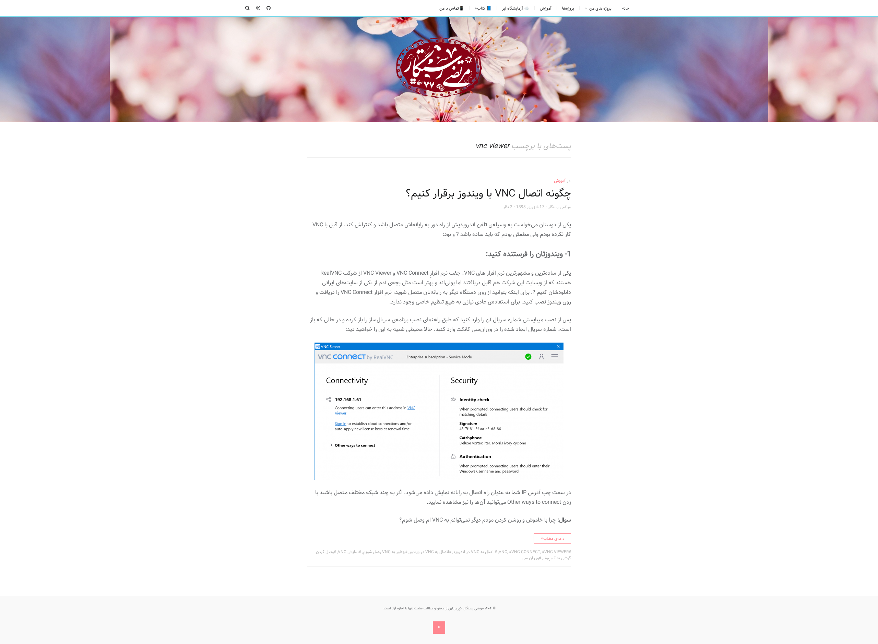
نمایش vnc (348, 551)
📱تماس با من (451, 8)
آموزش (545, 8)
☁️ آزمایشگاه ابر (515, 8)
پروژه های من (600, 8)
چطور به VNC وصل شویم (384, 551)
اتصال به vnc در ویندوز (429, 551)
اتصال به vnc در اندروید (474, 551)
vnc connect (525, 551)
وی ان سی (530, 557)
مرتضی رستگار (559, 206)
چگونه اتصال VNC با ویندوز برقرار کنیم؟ (488, 193)
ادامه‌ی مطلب (554, 538)
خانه (625, 8)
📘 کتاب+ (483, 8)
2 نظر (507, 206)
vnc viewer (556, 551)
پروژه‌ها (568, 8)
